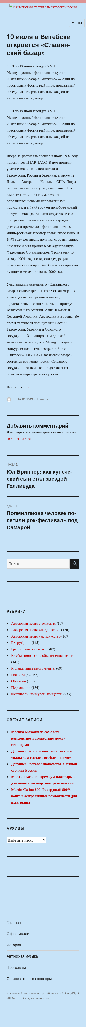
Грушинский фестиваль (29, 648)
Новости (42, 399)
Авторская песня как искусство (36, 636)
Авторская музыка (22, 956)
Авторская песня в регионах (33, 623)
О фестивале (18, 933)
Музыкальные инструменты (33, 668)
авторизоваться (19, 438)
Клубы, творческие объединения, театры (43, 655)
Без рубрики (21, 642)
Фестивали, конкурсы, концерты (36, 693)
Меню (77, 23)
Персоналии (21, 687)
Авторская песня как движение (35, 629)
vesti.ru (29, 386)
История (14, 944)
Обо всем (18, 681)
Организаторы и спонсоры (29, 978)
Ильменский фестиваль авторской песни (32, 993)
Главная (14, 922)
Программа (16, 967)
